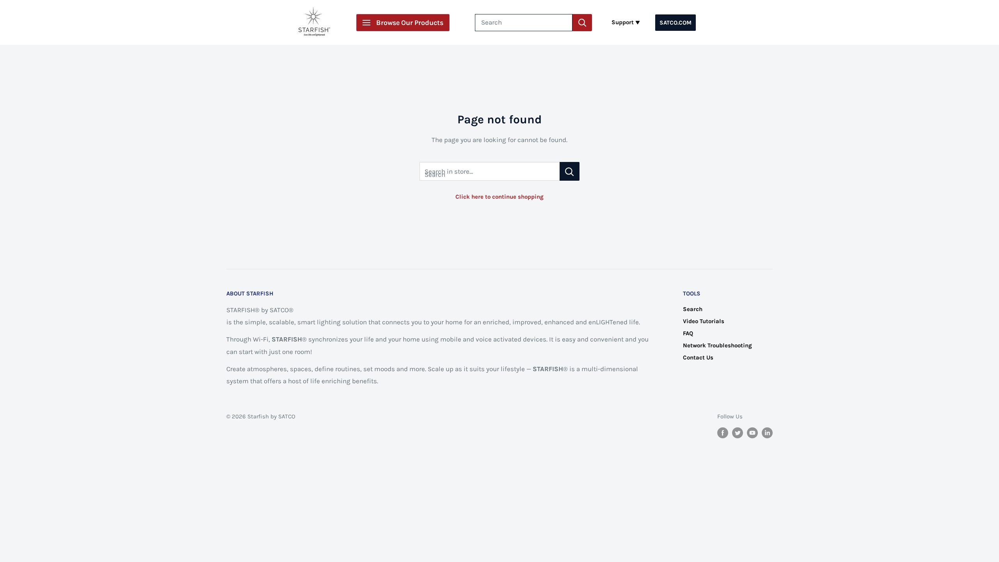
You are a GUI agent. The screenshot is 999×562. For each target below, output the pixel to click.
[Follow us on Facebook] (722, 432)
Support (622, 22)
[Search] (582, 22)
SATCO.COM (675, 22)
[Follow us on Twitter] (737, 432)
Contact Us (698, 357)
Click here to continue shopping (499, 196)
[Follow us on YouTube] (752, 432)
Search (692, 309)
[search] (523, 22)
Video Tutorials (703, 321)
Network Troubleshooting (717, 345)
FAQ (688, 333)
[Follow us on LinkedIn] (767, 432)
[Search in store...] (569, 171)
